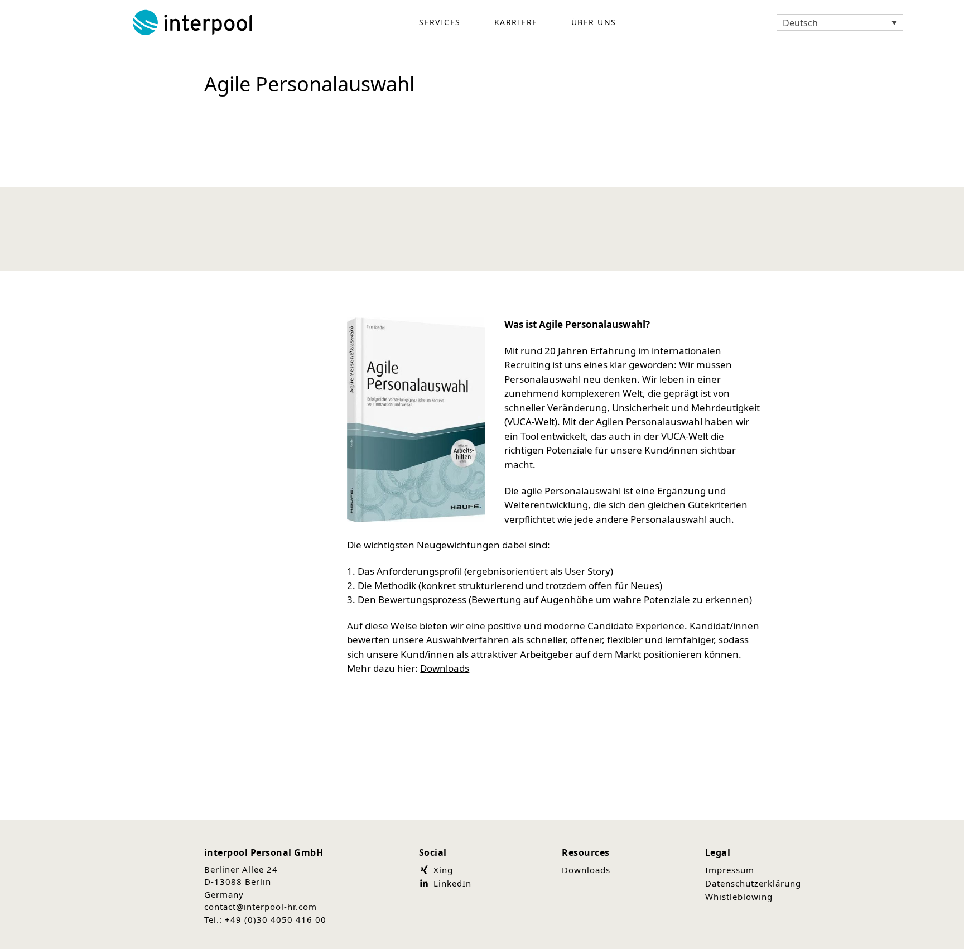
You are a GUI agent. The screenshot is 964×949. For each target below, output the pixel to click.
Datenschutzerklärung (753, 883)
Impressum (729, 869)
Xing (442, 869)
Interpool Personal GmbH (193, 22)
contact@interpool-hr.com (260, 906)
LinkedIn (451, 883)
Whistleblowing (739, 896)
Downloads (444, 668)
